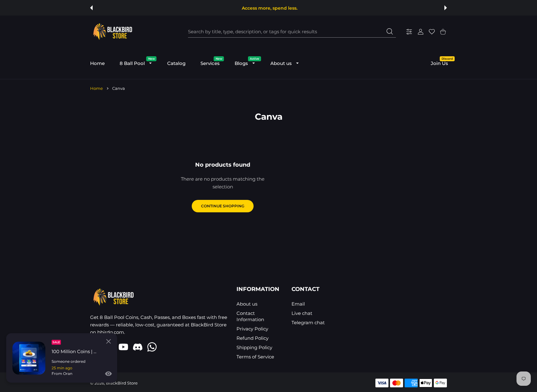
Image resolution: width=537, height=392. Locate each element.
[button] (91, 7)
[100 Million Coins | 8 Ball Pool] (28, 358)
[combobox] (292, 32)
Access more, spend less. (269, 8)
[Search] (389, 31)
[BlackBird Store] (112, 32)
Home (96, 88)
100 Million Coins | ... (74, 351)
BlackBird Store (122, 382)
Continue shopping (222, 206)
